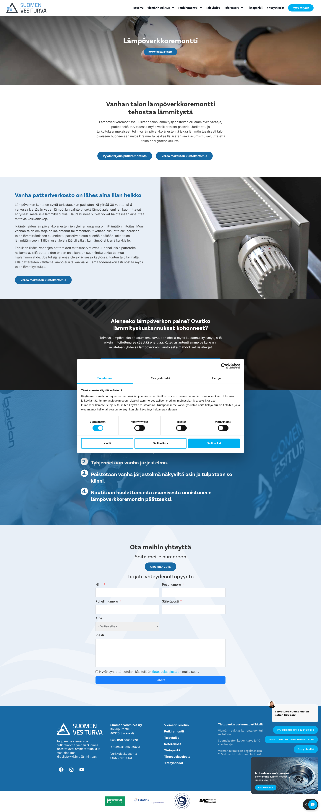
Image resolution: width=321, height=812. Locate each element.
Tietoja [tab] (216, 378)
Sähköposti (170, 601)
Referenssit (231, 8)
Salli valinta (160, 443)
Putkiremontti (187, 8)
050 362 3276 (127, 740)
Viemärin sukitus (158, 8)
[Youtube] (81, 769)
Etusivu (138, 8)
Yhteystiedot (275, 8)
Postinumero (171, 584)
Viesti (99, 635)
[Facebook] (61, 769)
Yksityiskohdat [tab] (160, 378)
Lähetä (160, 680)
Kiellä (107, 443)
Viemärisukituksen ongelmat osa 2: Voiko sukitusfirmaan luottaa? (240, 752)
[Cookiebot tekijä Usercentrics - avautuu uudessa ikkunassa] (223, 366)
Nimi (98, 584)
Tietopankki (255, 8)
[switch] (139, 428)
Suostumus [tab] (104, 378)
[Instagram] (71, 769)
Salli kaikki (214, 443)
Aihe (98, 618)
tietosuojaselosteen (166, 672)
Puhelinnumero (106, 601)
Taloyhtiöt (213, 8)
